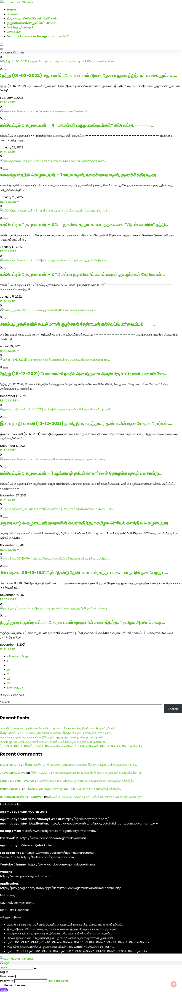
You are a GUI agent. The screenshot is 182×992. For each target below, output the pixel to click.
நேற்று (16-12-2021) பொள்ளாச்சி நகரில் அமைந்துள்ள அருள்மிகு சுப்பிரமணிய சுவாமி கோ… (83, 374)
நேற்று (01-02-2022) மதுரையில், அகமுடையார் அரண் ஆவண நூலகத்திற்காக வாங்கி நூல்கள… (88, 75)
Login (4, 990)
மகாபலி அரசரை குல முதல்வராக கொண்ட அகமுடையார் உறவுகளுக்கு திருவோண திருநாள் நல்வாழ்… (58, 728)
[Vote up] (6, 69)
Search (5, 702)
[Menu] (1, 44)
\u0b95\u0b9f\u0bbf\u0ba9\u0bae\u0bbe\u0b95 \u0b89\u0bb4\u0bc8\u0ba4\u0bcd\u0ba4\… (72, 746)
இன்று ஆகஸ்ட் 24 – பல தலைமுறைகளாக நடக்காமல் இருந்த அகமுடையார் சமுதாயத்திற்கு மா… (56, 733)
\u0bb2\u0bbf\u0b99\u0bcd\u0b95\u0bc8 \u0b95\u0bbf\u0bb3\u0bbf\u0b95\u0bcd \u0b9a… (77, 951)
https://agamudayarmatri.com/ (86, 819)
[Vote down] (3, 69)
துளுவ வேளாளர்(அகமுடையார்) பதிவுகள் (31, 23)
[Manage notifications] (173, 984)
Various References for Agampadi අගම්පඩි (38, 36)
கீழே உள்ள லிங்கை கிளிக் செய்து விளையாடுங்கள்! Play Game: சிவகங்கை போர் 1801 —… (60, 947)
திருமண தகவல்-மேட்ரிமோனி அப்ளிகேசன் (32, 18)
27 (8, 683)
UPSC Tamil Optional (14, 910)
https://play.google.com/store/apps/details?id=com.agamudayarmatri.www (104, 823)
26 (8, 679)
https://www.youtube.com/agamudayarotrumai (61, 864)
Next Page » (15, 688)
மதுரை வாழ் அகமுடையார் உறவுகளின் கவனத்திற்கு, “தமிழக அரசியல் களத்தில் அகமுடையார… (86, 523)
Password (7, 981)
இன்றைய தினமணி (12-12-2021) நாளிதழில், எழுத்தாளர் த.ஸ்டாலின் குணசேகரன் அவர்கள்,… (86, 423)
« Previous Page (18, 656)
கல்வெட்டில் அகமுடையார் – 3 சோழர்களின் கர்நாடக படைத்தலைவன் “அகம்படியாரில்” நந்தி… (84, 224)
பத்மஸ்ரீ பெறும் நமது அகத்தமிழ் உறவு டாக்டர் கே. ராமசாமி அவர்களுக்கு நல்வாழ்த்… (86, 781)
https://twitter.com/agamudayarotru (47, 857)
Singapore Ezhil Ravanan (17, 781)
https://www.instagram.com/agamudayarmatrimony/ (60, 831)
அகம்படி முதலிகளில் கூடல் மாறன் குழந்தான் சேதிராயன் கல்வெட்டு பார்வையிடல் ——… (78, 324)
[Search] (1, 49)
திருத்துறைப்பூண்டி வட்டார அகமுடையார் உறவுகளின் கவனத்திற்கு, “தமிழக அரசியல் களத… (82, 622)
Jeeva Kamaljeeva (13, 773)
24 (9, 670)
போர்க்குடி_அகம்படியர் (20, 27)
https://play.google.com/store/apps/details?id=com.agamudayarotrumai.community (60, 888)
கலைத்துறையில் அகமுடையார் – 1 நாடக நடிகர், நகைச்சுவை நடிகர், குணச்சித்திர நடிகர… (80, 175)
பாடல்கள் (12, 14)
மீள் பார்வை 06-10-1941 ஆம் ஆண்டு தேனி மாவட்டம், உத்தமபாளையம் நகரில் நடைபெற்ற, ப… (84, 573)
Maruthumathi (10, 765)
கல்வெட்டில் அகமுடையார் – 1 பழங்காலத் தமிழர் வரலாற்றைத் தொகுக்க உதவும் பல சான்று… (81, 473)
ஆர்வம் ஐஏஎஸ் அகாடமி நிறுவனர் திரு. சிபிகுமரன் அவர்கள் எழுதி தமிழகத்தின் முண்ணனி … (54, 742)
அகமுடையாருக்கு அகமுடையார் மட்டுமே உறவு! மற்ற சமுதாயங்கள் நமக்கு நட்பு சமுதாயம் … (52, 737)
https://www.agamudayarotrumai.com (27, 876)
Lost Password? (58, 981)
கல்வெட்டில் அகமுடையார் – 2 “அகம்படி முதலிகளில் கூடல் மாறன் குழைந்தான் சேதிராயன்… (82, 274)
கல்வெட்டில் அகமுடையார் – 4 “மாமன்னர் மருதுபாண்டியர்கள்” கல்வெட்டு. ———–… (77, 125)
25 (8, 674)
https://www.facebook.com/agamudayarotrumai (59, 853)
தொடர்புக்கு (14, 32)
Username (7, 976)
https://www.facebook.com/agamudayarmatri (53, 838)
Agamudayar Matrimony (17, 903)
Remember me (15, 985)
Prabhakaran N (10, 789)
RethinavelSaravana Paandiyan (21, 797)
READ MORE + (9, 102)
